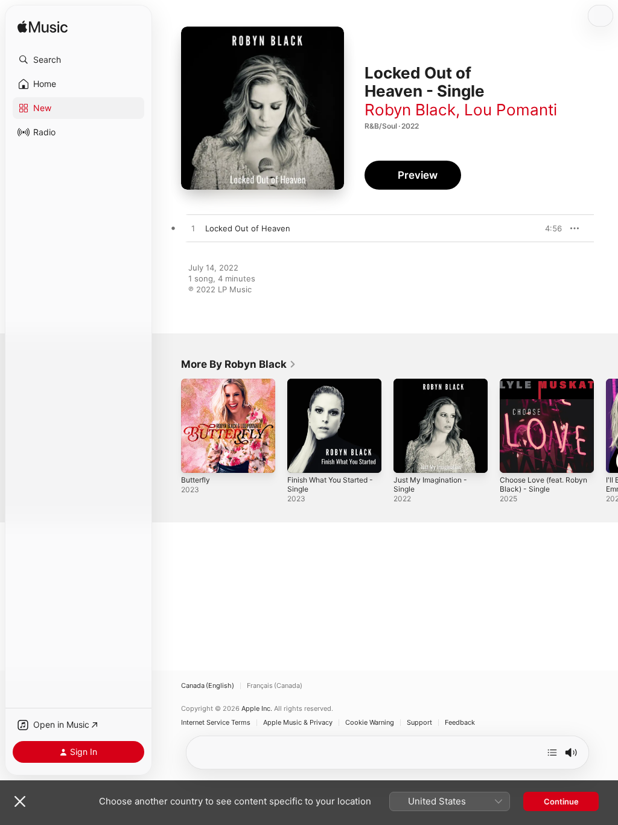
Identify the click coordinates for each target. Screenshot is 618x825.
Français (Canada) (274, 685)
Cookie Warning (369, 722)
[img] (43, 27)
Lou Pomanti (510, 109)
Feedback (460, 722)
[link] (238, 364)
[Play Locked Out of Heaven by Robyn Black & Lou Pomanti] (193, 228)
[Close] (19, 801)
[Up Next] (552, 752)
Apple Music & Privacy (298, 722)
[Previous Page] (169, 425)
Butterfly (195, 479)
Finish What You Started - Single (330, 484)
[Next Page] (605, 425)
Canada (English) (207, 685)
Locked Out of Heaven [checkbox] (247, 228)
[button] (78, 60)
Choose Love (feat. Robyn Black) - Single (543, 484)
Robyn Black (410, 109)
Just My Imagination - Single (430, 484)
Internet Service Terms (215, 722)
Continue (561, 801)
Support (419, 722)
